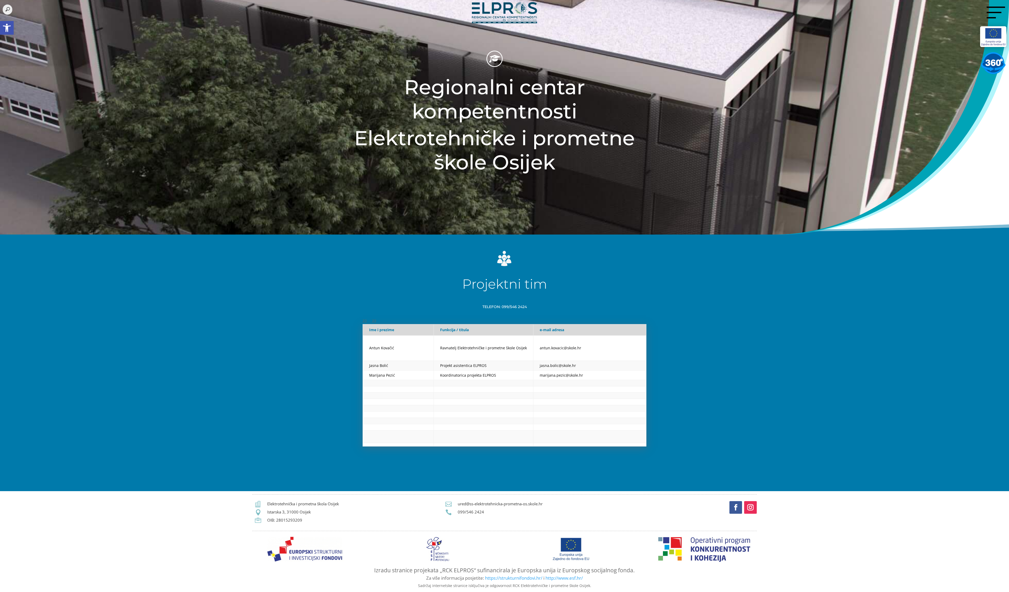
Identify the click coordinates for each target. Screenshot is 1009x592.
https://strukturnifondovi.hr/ (513, 578)
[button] (7, 28)
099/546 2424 (471, 512)
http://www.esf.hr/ (564, 578)
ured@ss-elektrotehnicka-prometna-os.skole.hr (500, 503)
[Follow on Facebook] (735, 507)
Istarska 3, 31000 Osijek (289, 512)
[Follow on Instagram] (750, 507)
